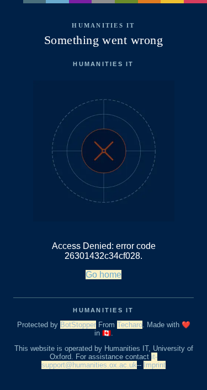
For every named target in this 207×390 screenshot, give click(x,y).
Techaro (129, 325)
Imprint (155, 365)
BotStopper (78, 325)
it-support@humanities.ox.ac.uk (99, 361)
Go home (103, 274)
